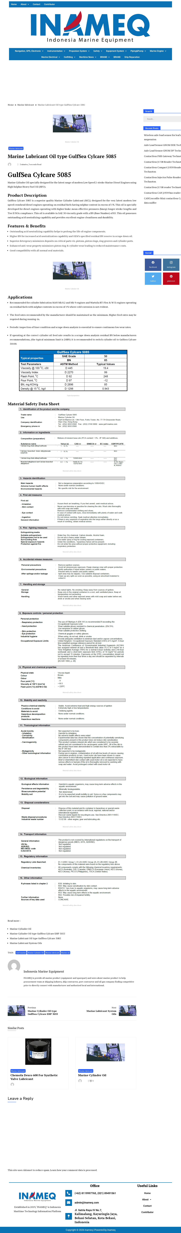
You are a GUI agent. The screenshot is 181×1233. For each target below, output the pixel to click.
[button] (25, 4)
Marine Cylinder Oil (20, 928)
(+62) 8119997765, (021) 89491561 (95, 1193)
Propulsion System (78, 51)
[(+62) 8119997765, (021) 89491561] (68, 1193)
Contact (36, 4)
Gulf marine (21, 952)
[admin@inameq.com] (68, 1202)
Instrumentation (55, 51)
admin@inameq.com (87, 1202)
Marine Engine (157, 51)
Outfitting (68, 57)
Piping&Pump (137, 51)
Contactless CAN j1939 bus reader (162, 192)
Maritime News (86, 57)
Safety (96, 51)
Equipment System (115, 51)
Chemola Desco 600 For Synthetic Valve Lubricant (34, 1077)
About (23, 4)
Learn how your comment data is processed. (73, 1170)
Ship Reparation (132, 57)
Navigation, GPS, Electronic (28, 51)
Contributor (49, 4)
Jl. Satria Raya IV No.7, (96, 1216)
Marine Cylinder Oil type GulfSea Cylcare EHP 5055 (37, 933)
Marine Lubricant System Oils (26, 943)
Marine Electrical (49, 57)
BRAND (103, 57)
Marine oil (65, 952)
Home (14, 4)
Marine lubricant (16, 148)
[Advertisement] (88, 81)
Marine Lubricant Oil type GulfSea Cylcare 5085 (35, 938)
